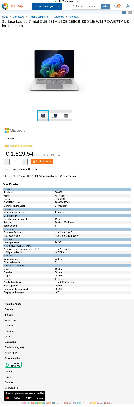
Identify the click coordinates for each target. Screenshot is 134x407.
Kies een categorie (46, 6)
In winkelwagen (43, 161)
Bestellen (9, 309)
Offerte (8, 336)
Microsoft (74, 16)
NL (124, 12)
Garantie (9, 325)
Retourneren (11, 331)
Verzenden (10, 320)
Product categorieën (15, 347)
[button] (103, 34)
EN (129, 12)
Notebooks (58, 16)
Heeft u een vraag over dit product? (21, 169)
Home (5, 16)
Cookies (9, 382)
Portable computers (39, 16)
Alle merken (11, 352)
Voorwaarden (11, 388)
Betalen (9, 314)
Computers (18, 16)
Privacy (9, 377)
